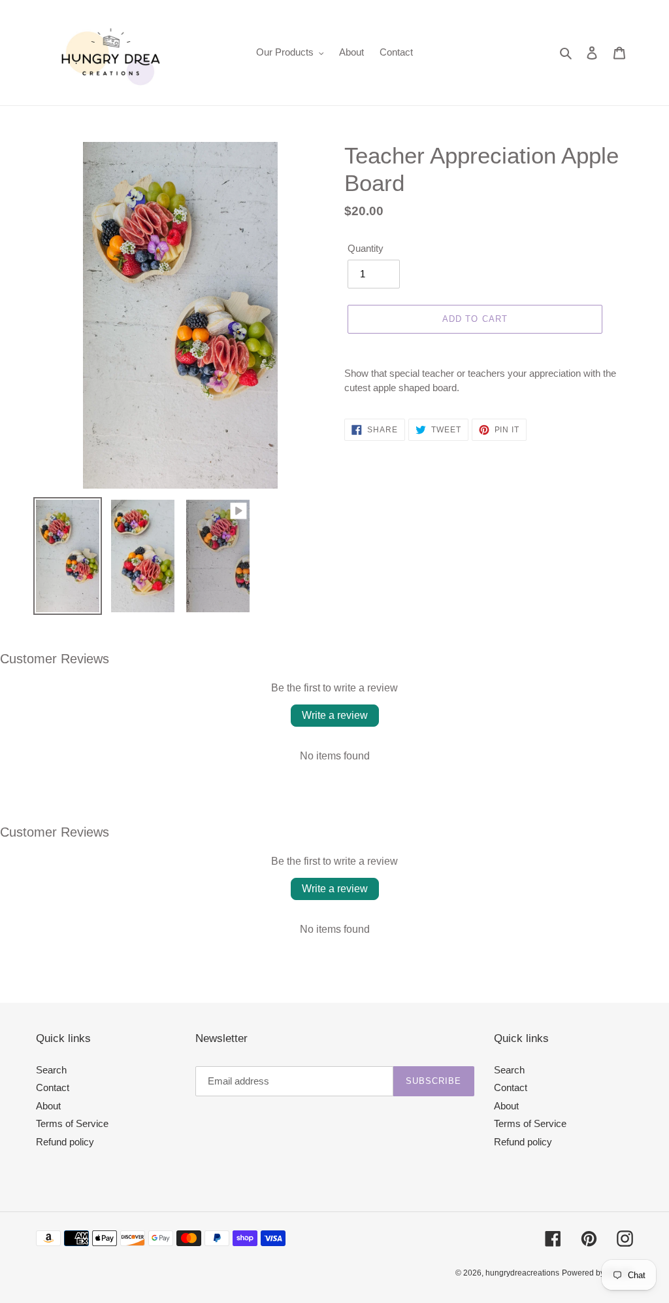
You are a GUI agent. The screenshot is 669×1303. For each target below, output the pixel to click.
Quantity (365, 248)
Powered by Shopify (597, 1272)
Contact (52, 1087)
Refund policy (65, 1141)
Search (51, 1069)
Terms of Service (72, 1123)
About (48, 1105)
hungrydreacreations (522, 1272)
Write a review (335, 715)
